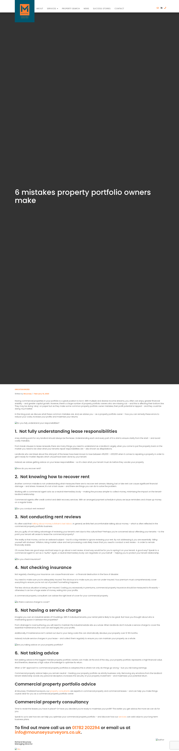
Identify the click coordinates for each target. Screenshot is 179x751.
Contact (119, 8)
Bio (19, 749)
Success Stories (102, 8)
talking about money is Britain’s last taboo (52, 523)
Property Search (71, 8)
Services (52, 8)
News (86, 8)
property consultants (60, 691)
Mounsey (28, 394)
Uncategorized (22, 389)
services (122, 716)
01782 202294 (86, 728)
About (39, 8)
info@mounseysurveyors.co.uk (48, 732)
